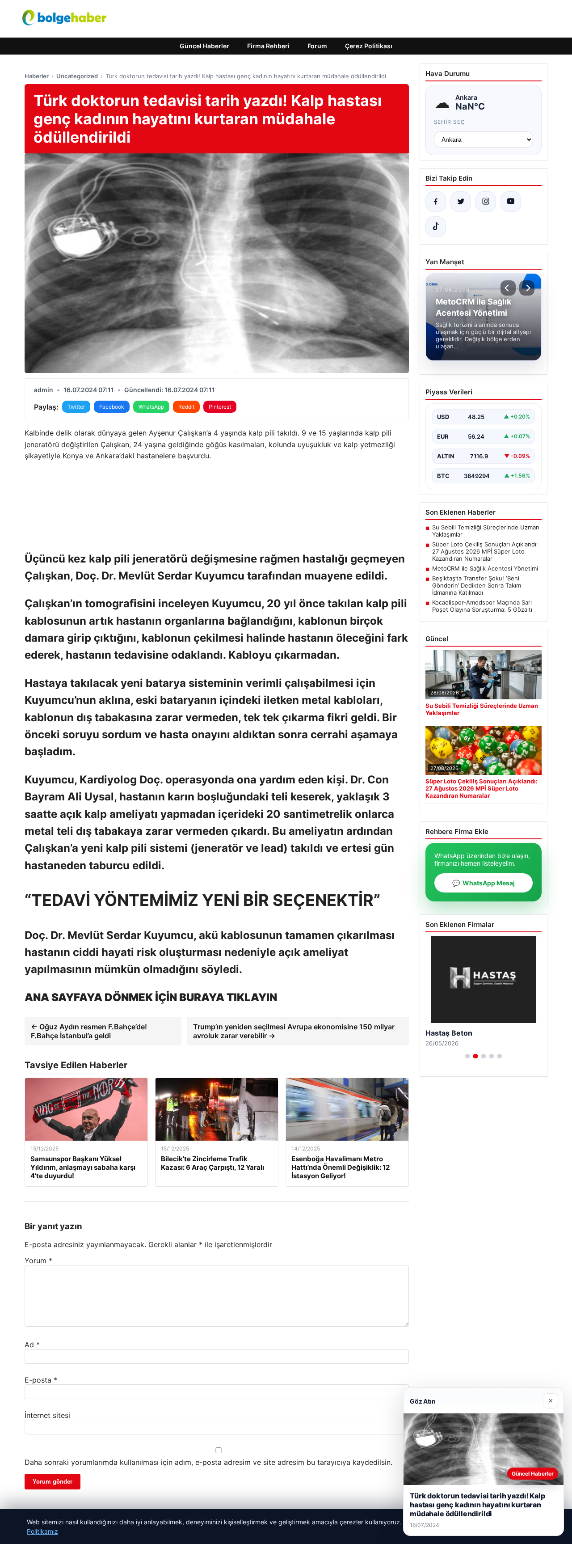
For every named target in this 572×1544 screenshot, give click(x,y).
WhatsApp (151, 406)
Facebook (111, 406)
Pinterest (220, 406)
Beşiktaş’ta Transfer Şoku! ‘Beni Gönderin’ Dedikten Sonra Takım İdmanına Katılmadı (476, 585)
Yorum (38, 1260)
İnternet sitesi (47, 1415)
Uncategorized (77, 76)
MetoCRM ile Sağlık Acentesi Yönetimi (485, 568)
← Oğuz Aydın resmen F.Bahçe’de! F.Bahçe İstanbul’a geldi (89, 1031)
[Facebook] (435, 201)
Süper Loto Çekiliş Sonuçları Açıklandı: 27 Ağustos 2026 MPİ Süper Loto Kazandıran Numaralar (485, 551)
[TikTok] (435, 226)
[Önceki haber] (508, 288)
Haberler (37, 76)
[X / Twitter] (460, 201)
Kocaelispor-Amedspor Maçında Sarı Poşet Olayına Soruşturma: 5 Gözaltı (482, 606)
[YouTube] (510, 201)
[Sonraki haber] (526, 288)
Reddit (186, 406)
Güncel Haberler (204, 46)
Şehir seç (450, 121)
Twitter (76, 406)
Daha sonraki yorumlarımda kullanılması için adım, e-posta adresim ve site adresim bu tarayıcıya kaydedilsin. (208, 1462)
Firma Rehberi (268, 46)
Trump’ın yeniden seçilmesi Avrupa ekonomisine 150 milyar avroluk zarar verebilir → (294, 1031)
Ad (32, 1344)
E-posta (41, 1379)
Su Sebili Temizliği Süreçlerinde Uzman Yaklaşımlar (485, 531)
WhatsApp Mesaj (483, 883)
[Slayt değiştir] (467, 1056)
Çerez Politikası (368, 46)
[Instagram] (485, 201)
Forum (317, 46)
